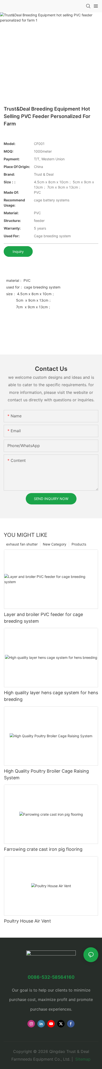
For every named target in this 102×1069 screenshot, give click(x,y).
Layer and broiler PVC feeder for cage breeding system (43, 618)
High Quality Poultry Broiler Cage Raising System (46, 774)
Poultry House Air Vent (27, 921)
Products (79, 544)
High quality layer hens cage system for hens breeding (51, 696)
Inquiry (18, 251)
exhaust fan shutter (22, 544)
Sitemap (82, 1059)
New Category (54, 544)
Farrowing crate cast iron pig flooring (43, 849)
